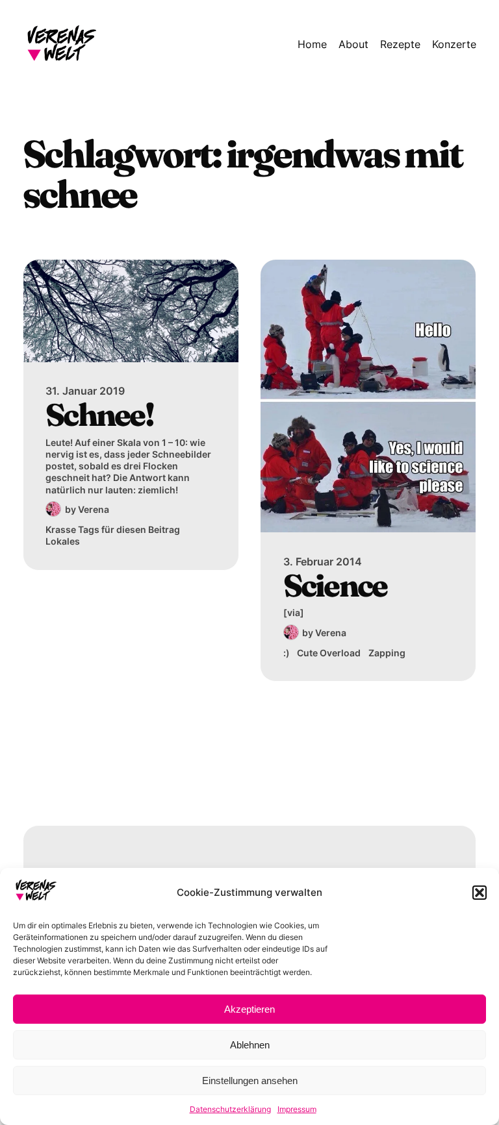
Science (335, 585)
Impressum (296, 1109)
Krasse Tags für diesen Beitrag (112, 529)
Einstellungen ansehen (250, 1080)
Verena (93, 509)
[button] (479, 892)
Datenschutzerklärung (230, 1109)
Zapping (386, 652)
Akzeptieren (249, 1009)
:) (286, 652)
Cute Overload (329, 652)
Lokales (62, 541)
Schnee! (99, 414)
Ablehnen (250, 1044)
